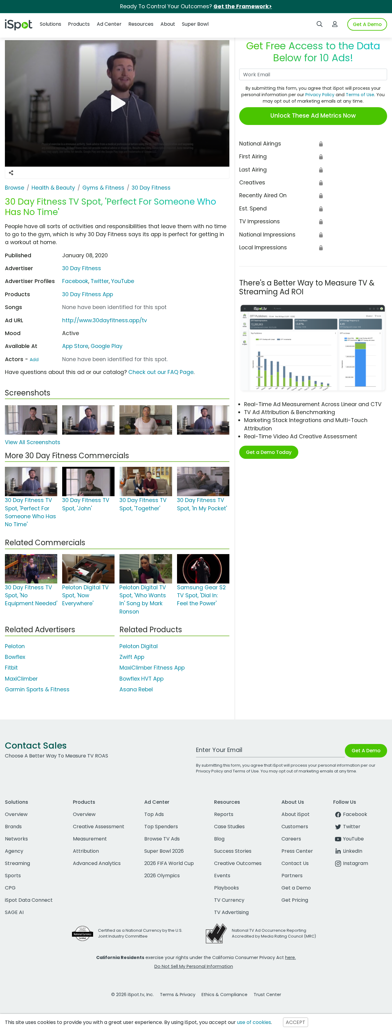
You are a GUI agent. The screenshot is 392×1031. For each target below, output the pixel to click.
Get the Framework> (242, 6)
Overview (16, 814)
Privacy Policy (319, 95)
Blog (219, 838)
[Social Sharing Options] (11, 173)
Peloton (15, 646)
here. (290, 957)
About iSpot (295, 814)
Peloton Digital (138, 646)
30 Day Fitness (81, 268)
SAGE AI (14, 912)
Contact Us (295, 863)
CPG (10, 887)
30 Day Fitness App (87, 294)
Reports (223, 814)
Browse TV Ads (162, 838)
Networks (16, 838)
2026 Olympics (162, 875)
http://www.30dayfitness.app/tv (104, 320)
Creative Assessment (98, 826)
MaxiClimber (21, 678)
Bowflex (15, 657)
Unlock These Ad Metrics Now (313, 115)
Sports (13, 875)
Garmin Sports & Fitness (37, 689)
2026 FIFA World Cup (169, 863)
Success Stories (232, 851)
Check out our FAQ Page (161, 372)
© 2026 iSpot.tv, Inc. (132, 994)
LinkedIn (352, 851)
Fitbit (11, 667)
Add (34, 360)
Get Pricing (294, 900)
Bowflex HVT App (141, 678)
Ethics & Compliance (224, 994)
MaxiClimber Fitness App (152, 667)
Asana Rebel (136, 689)
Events (222, 875)
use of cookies (254, 1022)
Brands (13, 826)
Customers (294, 826)
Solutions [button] (50, 24)
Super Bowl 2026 (164, 851)
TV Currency (229, 900)
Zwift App (131, 657)
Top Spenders (161, 826)
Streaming (17, 863)
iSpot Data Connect (29, 900)
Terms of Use (360, 95)
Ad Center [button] (109, 24)
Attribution (86, 851)
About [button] (167, 24)
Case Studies (229, 826)
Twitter (100, 281)
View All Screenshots (32, 442)
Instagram (355, 863)
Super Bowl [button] (195, 24)
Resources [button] (140, 24)
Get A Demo (367, 24)
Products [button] (79, 24)
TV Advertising (231, 912)
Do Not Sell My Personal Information (193, 966)
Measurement (90, 838)
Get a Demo (296, 887)
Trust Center (267, 994)
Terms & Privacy (177, 994)
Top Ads (154, 814)
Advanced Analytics (97, 863)
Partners (292, 875)
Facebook (75, 281)
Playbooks (226, 887)
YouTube (122, 281)
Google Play (107, 346)
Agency (14, 851)
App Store (75, 346)
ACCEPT (295, 1022)
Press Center (297, 851)
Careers (291, 838)
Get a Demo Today (269, 452)
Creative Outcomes (238, 863)
